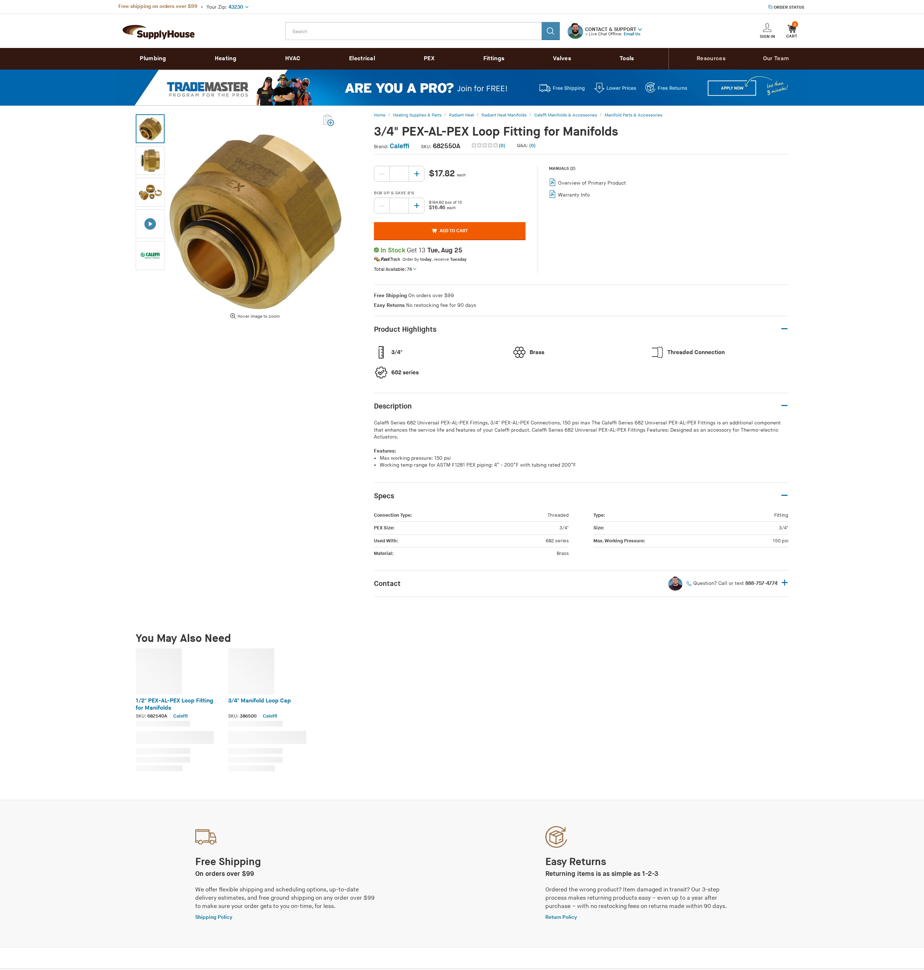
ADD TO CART (454, 231)
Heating (225, 58)
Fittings (493, 58)
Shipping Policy (213, 917)
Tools (627, 58)
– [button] (784, 329)
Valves (562, 58)
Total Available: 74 (393, 269)
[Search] (551, 31)
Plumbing (153, 58)
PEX (429, 58)
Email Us (632, 34)
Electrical (362, 58)
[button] (640, 29)
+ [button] (784, 583)
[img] (485, 145)
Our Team (776, 58)
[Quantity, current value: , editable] (399, 174)
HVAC (292, 58)
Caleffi (399, 146)
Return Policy (561, 917)
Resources (711, 58)
